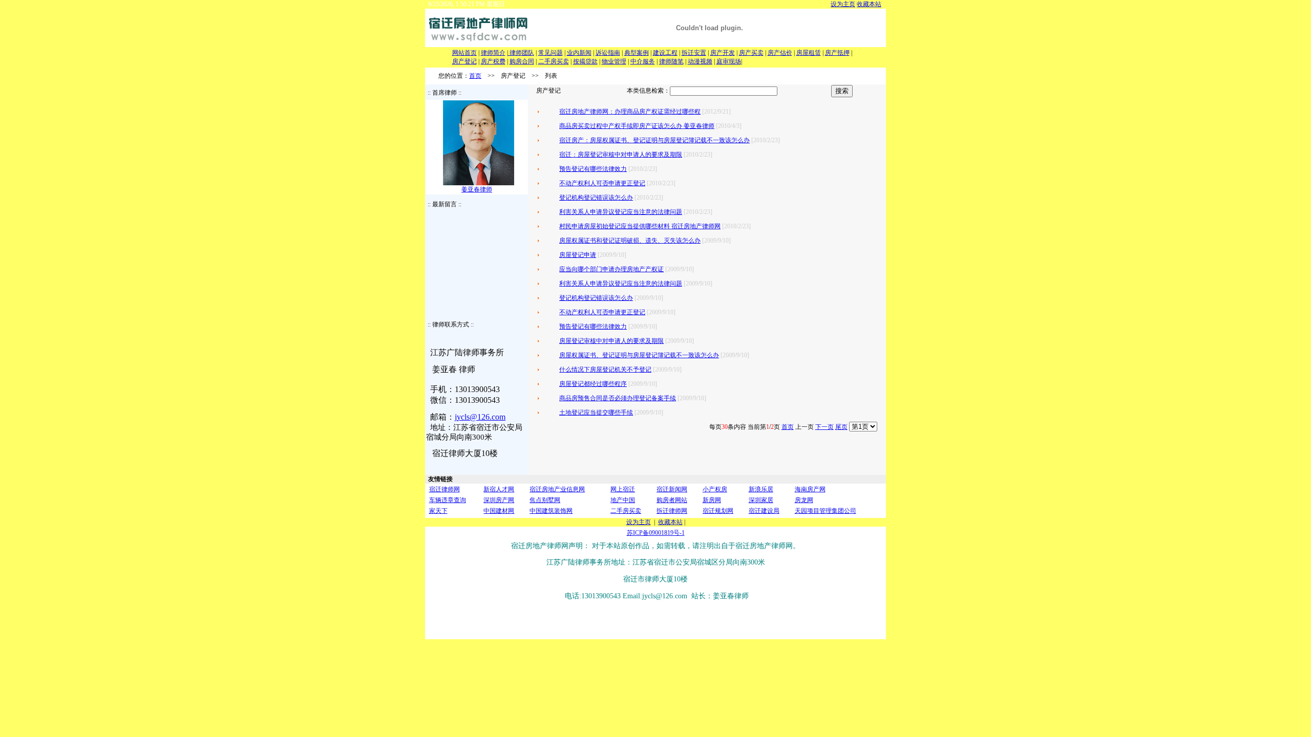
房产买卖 (751, 52)
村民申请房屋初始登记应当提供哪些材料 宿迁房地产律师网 (640, 226)
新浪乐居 (761, 489)
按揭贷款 (585, 61)
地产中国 (622, 500)
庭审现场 (728, 61)
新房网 (712, 500)
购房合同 (522, 61)
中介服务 (642, 61)
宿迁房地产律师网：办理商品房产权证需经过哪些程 (630, 111)
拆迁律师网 (672, 510)
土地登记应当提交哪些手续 (596, 412)
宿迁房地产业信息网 (557, 489)
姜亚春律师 (476, 189)
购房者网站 (672, 500)
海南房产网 (810, 489)
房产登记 (464, 61)
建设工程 (665, 52)
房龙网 (804, 500)
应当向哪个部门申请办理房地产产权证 (611, 269)
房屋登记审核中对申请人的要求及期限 (611, 340)
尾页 (841, 426)
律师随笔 (671, 61)
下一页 (824, 426)
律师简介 (493, 52)
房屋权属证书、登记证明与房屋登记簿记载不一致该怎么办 (639, 355)
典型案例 (636, 52)
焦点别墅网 (545, 500)
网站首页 (464, 52)
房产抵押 (837, 52)
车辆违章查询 (447, 500)
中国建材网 (498, 510)
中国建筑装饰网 (551, 510)
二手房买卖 (553, 61)
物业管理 (614, 61)
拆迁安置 (694, 52)
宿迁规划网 (718, 510)
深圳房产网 (498, 500)
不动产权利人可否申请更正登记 (602, 183)
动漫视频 (700, 61)
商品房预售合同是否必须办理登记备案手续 (617, 398)
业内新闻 (579, 52)
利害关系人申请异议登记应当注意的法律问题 (620, 211)
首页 (475, 75)
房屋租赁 (808, 52)
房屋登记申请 (577, 254)
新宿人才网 (498, 489)
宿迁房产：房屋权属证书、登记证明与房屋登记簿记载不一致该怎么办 (654, 140)
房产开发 (722, 52)
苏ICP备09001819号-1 (656, 532)
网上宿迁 (622, 489)
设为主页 (843, 4)
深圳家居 (761, 500)
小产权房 (715, 489)
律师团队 (521, 52)
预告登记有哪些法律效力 (593, 168)
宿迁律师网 (444, 489)
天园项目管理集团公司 (825, 510)
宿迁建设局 (764, 510)
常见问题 (550, 52)
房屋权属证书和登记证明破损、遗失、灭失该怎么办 (630, 240)
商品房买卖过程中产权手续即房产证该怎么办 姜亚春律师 (636, 125)
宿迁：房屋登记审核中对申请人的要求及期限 (620, 154)
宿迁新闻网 (672, 489)
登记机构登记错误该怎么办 (596, 197)
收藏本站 (869, 4)
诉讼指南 (608, 52)
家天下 (438, 510)
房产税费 (493, 61)
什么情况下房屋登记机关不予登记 (605, 369)
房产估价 (780, 52)
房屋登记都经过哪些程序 (593, 383)
